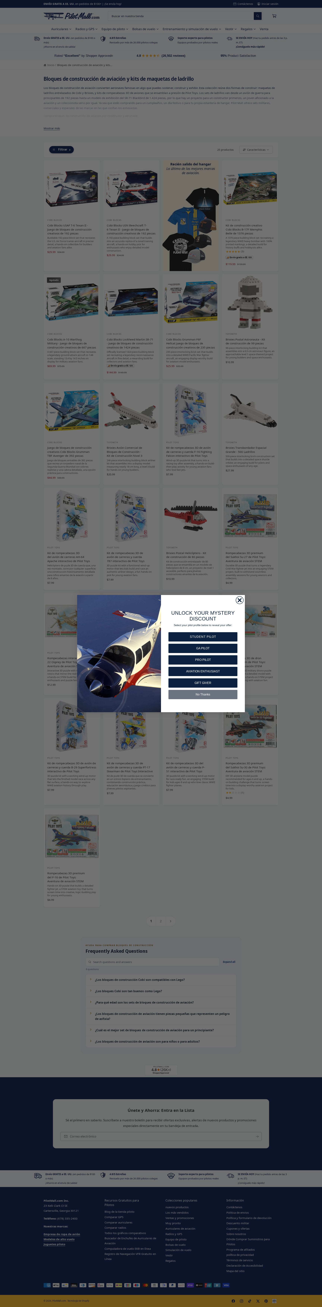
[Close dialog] (239, 600)
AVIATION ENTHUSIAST (203, 671)
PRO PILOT (203, 659)
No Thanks (203, 694)
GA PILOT (203, 648)
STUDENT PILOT (203, 636)
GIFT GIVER (203, 682)
